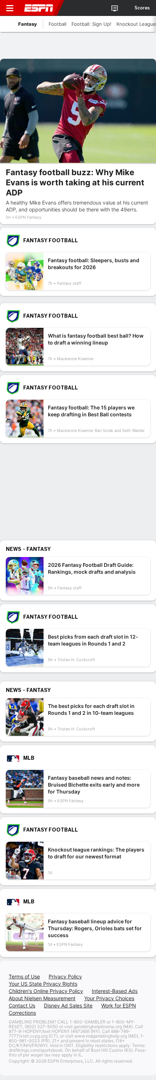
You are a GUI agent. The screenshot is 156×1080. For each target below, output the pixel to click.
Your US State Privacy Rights (43, 984)
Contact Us (22, 1005)
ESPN (38, 8)
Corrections (22, 1013)
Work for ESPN (118, 1005)
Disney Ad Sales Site (68, 1005)
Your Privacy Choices (109, 998)
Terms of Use (24, 976)
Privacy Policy (65, 976)
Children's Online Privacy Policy (46, 991)
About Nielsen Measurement (42, 998)
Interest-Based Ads (114, 991)
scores (142, 8)
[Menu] (10, 8)
